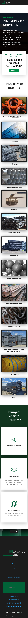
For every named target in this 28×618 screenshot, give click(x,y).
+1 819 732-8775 (14, 596)
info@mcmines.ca (14, 599)
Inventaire (14, 566)
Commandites (14, 572)
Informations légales (14, 578)
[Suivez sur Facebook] (12, 531)
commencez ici (14, 70)
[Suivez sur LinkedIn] (16, 531)
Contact (14, 575)
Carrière (14, 569)
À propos (14, 563)
